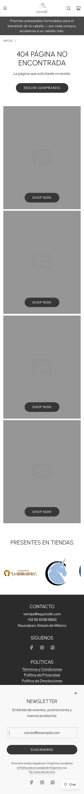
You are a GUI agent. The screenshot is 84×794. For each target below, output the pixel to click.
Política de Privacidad (42, 675)
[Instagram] (42, 647)
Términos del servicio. (42, 772)
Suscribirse (42, 750)
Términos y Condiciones (42, 669)
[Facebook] (32, 647)
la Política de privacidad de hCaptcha (39, 767)
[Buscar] (68, 8)
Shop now (42, 198)
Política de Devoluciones (42, 680)
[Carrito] (78, 8)
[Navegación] (5, 8)
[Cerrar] (76, 693)
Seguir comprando (42, 88)
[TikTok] (53, 647)
